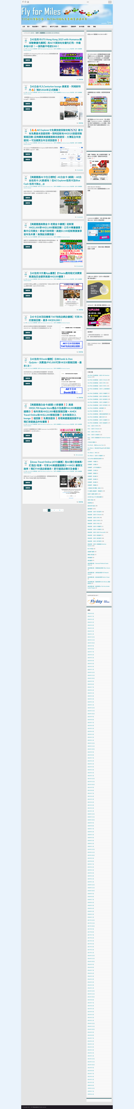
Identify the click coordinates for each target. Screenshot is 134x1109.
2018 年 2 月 (91, 914)
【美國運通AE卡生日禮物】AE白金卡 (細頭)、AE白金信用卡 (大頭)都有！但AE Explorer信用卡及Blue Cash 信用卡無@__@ (52, 180)
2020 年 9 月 (91, 823)
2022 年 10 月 (91, 749)
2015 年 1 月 (91, 1020)
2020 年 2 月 (91, 843)
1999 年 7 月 (91, 1091)
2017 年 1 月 (91, 952)
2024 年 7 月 (91, 687)
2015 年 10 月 (91, 997)
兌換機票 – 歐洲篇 (92, 476)
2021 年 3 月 (91, 805)
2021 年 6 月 (91, 796)
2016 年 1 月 (91, 988)
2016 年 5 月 (91, 976)
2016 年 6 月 (91, 973)
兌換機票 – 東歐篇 (92, 473)
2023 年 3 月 (91, 734)
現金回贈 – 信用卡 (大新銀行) (95, 529)
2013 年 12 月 (91, 1058)
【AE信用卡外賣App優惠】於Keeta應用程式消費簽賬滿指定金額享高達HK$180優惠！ (55, 275)
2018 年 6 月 (91, 902)
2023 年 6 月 (91, 725)
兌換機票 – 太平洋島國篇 (94, 467)
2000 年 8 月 (91, 1085)
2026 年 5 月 (91, 622)
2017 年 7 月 (91, 935)
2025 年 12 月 (91, 637)
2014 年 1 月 (91, 1056)
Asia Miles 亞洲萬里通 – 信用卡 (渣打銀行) (98, 405)
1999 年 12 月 (91, 1088)
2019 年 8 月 (91, 861)
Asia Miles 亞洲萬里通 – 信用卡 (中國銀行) (98, 393)
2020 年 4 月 (91, 837)
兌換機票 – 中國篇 (92, 461)
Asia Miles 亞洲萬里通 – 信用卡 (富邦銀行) (98, 396)
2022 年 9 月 (91, 752)
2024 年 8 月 (91, 684)
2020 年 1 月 (91, 846)
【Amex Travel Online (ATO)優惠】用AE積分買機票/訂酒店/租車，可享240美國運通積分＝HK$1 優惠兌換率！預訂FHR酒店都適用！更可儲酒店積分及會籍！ (53, 465)
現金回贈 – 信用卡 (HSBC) (94, 520)
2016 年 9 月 (91, 964)
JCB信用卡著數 (91, 442)
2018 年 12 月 (91, 884)
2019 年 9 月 (91, 858)
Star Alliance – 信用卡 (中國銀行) (95, 455)
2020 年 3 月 (91, 840)
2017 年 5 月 (91, 940)
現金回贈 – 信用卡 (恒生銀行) (95, 511)
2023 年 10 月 (91, 713)
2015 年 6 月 (91, 1005)
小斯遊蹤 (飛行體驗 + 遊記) (94, 488)
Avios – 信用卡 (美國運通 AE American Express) (60, 48)
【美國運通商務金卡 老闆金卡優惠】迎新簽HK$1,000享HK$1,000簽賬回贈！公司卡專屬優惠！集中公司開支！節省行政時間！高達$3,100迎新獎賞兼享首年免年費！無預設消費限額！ (53, 229)
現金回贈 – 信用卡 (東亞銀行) (95, 538)
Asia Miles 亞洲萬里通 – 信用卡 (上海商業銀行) (99, 388)
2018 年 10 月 (91, 890)
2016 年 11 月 (91, 958)
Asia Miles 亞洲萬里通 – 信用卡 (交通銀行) (98, 420)
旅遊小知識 (90, 500)
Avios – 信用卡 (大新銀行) (94, 434)
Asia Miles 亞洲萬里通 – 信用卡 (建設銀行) (98, 423)
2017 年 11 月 (91, 923)
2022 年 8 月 (91, 755)
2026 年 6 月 (91, 619)
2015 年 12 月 (91, 991)
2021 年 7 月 (91, 793)
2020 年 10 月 (91, 820)
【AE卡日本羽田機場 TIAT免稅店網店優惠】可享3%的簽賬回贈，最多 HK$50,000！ (56, 319)
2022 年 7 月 (91, 758)
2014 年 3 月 (91, 1050)
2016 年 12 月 (91, 955)
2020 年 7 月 (91, 828)
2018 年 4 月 (91, 908)
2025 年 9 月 (91, 646)
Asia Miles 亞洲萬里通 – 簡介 (95, 411)
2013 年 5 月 (91, 1079)
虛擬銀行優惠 (91, 551)
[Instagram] (25, 2)
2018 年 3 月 (91, 911)
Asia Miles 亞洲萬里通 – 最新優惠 (96, 408)
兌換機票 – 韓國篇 (92, 485)
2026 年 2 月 (91, 631)
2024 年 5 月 (91, 693)
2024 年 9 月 (91, 681)
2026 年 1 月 (91, 634)
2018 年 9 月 (91, 893)
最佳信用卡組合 (91, 505)
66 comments (79, 266)
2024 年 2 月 (91, 702)
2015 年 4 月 (91, 1011)
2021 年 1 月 (91, 811)
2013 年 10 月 (91, 1064)
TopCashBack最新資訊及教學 (95, 458)
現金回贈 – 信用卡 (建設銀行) (95, 535)
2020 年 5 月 (91, 834)
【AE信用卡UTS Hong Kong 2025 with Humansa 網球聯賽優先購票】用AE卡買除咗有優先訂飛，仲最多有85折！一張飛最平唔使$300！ (53, 43)
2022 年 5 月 (91, 764)
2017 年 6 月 (91, 938)
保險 (88, 26)
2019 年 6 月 (91, 867)
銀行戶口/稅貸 (54, 26)
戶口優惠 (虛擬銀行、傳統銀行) (95, 491)
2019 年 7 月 (91, 864)
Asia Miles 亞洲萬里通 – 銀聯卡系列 (96, 417)
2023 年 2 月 (91, 737)
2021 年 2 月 (91, 808)
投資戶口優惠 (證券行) (93, 494)
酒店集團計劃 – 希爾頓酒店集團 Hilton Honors (99, 568)
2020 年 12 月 (91, 814)
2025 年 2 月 (91, 666)
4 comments (80, 217)
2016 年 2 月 (91, 985)
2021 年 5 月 (91, 799)
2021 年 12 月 (91, 778)
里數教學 (73, 26)
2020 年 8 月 (91, 825)
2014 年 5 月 (91, 1044)
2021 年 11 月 (91, 781)
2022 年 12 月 (91, 743)
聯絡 (94, 26)
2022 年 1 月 (91, 775)
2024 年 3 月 (91, 699)
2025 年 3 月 (91, 663)
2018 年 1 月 (91, 917)
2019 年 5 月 (91, 870)
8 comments (80, 170)
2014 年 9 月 (91, 1032)
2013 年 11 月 (91, 1061)
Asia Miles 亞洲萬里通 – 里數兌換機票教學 (98, 414)
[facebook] (22, 2)
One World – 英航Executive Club (95, 445)
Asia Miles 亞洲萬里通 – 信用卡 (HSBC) (97, 385)
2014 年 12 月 (91, 1023)
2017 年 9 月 (91, 929)
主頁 (23, 26)
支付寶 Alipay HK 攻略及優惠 (95, 497)
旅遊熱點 (90, 502)
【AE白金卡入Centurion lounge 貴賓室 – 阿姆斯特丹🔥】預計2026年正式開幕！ (55, 88)
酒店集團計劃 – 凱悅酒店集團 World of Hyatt (98, 577)
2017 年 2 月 (91, 949)
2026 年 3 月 (91, 628)
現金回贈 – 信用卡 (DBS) (94, 517)
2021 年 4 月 (91, 802)
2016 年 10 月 (91, 961)
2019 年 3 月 (91, 876)
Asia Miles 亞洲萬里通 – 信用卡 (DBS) (97, 383)
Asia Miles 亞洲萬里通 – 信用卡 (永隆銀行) (98, 402)
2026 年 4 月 (91, 625)
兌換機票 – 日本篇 (92, 470)
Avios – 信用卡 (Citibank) (93, 428)
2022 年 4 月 (91, 766)
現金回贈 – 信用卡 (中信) (94, 523)
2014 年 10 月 (91, 1029)
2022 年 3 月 (91, 769)
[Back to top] (130, 1105)
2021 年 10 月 (91, 784)
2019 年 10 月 (91, 855)
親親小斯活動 (91, 554)
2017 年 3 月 (91, 946)
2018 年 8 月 (91, 896)
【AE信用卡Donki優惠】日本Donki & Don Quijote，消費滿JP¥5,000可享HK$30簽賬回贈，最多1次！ (53, 362)
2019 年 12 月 (91, 849)
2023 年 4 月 (91, 731)
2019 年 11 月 (91, 852)
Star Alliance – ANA (92, 452)
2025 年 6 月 (91, 654)
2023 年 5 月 (91, 728)
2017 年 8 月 (91, 932)
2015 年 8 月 (91, 999)
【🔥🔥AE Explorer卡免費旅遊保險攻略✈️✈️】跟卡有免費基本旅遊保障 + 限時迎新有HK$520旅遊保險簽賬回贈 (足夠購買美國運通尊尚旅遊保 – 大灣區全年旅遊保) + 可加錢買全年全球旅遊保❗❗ (53, 135)
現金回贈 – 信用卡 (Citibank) (94, 514)
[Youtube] (28, 2)
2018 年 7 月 (91, 899)
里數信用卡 (64, 26)
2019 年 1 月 (91, 881)
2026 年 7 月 (91, 616)
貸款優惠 (90, 557)
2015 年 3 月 (91, 1014)
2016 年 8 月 (91, 967)
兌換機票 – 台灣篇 (92, 464)
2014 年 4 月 (91, 1047)
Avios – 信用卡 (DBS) (93, 431)
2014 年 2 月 (91, 1053)
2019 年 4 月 (91, 873)
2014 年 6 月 (91, 1041)
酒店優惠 (90, 560)
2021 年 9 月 (91, 787)
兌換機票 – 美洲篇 (92, 482)
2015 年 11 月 (91, 994)
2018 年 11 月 (91, 887)
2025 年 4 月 (91, 660)
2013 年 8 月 (91, 1070)
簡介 (28, 26)
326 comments (79, 455)
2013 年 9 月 (91, 1067)
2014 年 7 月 (91, 1038)
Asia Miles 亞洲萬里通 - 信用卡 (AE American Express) (39, 48)
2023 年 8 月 (91, 719)
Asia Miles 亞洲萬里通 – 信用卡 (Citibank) (97, 380)
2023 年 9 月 (91, 716)
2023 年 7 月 (91, 722)
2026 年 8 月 (91, 613)
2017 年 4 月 (91, 943)
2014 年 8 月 (91, 1035)
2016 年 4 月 (91, 979)
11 (59, 510)
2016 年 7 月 (91, 970)
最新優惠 (90, 508)
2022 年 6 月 (91, 761)
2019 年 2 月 (91, 879)
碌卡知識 (81, 26)
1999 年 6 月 (91, 1094)
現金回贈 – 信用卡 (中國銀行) (95, 526)
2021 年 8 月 (91, 790)
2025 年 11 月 (91, 640)
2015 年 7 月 (91, 1002)
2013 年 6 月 (91, 1076)
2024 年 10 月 (91, 678)
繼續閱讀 (28, 60)
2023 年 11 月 (91, 710)
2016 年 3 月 (91, 982)
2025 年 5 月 (91, 657)
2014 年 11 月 (91, 1026)
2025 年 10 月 (91, 643)
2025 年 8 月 (91, 648)
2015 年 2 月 (91, 1017)
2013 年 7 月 (91, 1073)
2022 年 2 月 (91, 772)
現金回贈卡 (35, 26)
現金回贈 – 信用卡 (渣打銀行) (95, 541)
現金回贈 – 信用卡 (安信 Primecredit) (96, 532)
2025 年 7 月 (91, 651)
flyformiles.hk (36, 1107)
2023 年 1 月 (91, 740)
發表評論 (81, 79)
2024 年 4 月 (91, 696)
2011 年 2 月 (91, 1082)
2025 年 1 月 (91, 669)
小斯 (26, 48)
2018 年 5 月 (91, 905)
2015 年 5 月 (91, 1008)
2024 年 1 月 (91, 705)
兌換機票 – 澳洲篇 (92, 479)
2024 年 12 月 (91, 672)
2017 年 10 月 (91, 926)
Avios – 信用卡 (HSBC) (93, 425)
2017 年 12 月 (91, 920)
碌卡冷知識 (90, 548)
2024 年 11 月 (91, 675)
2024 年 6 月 (91, 690)
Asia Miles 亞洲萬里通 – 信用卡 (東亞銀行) (98, 399)
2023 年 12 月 (91, 707)
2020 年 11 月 (91, 817)
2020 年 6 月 (91, 831)
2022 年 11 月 (91, 746)
